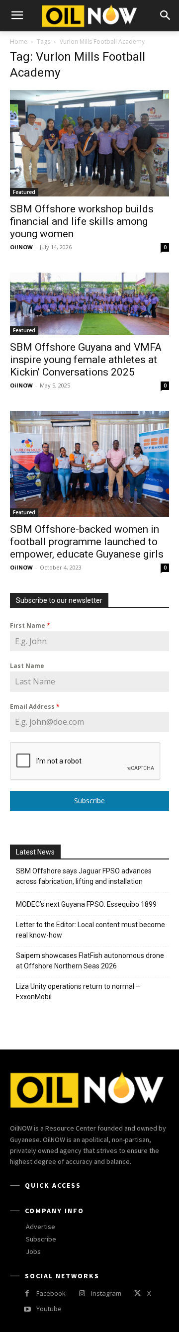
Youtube (49, 1308)
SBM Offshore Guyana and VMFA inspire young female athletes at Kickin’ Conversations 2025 (86, 359)
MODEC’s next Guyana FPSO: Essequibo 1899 (86, 904)
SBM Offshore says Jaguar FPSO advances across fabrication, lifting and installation (84, 876)
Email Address (35, 706)
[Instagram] (82, 1293)
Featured (24, 192)
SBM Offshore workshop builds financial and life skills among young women (82, 221)
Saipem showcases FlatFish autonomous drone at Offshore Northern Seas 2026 (90, 960)
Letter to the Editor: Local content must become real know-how (90, 930)
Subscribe (89, 800)
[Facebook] (27, 1293)
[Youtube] (27, 1309)
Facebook (51, 1293)
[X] (137, 1293)
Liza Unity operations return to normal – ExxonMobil (78, 991)
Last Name (27, 666)
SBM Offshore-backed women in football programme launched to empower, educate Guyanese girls (87, 541)
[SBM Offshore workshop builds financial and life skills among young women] (89, 143)
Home (18, 41)
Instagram (106, 1293)
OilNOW (21, 247)
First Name (30, 625)
